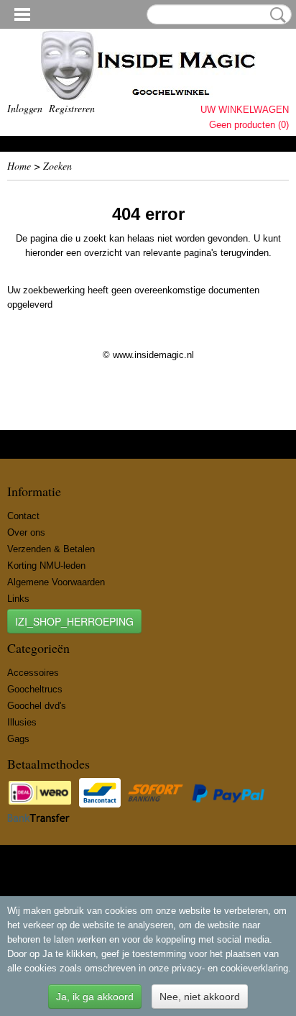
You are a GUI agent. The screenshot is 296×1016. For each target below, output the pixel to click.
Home (19, 166)
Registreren (72, 108)
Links (18, 598)
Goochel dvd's (36, 705)
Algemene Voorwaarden (56, 582)
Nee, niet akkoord (199, 996)
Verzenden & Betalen (51, 549)
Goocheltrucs (35, 689)
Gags (18, 738)
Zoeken (275, 15)
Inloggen (24, 108)
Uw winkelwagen (244, 109)
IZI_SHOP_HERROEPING (74, 621)
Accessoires (33, 672)
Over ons (26, 532)
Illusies (22, 722)
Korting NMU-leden (46, 565)
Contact (23, 516)
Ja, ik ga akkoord (95, 996)
